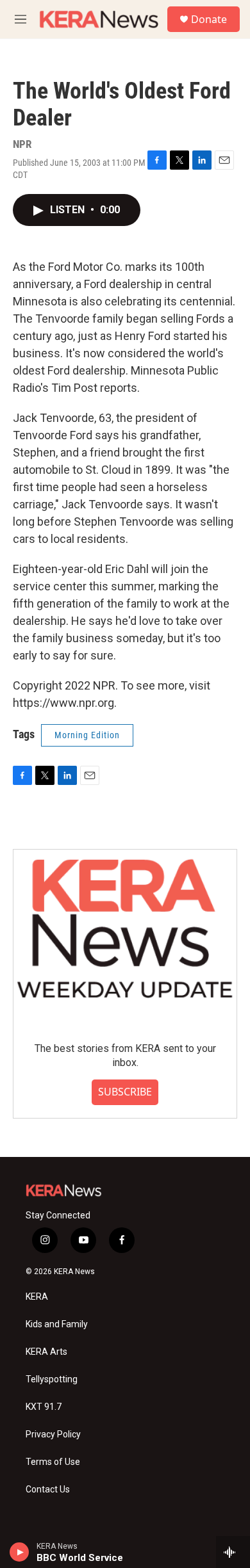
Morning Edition (87, 735)
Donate (209, 19)
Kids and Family (57, 1324)
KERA (37, 1297)
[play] (20, 1552)
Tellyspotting (52, 1379)
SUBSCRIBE (125, 1092)
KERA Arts (46, 1352)
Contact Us (48, 1489)
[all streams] (233, 1552)
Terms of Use (53, 1462)
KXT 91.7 (44, 1407)
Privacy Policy (53, 1434)
